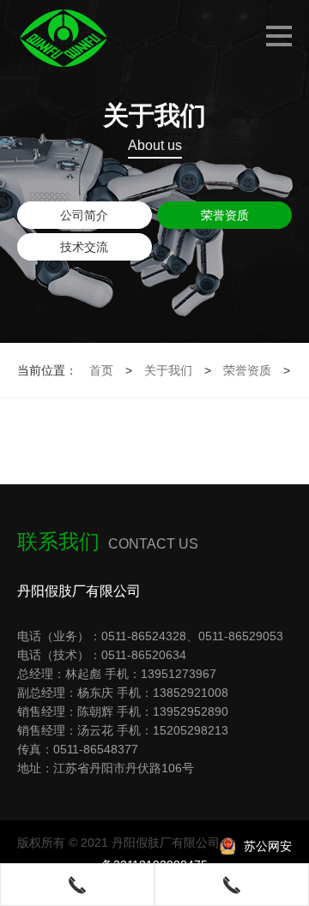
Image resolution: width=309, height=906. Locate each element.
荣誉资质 (225, 215)
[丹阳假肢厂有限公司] (71, 38)
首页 (101, 370)
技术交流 (84, 247)
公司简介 (84, 215)
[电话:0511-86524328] (77, 884)
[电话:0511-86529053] (231, 884)
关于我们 (168, 370)
